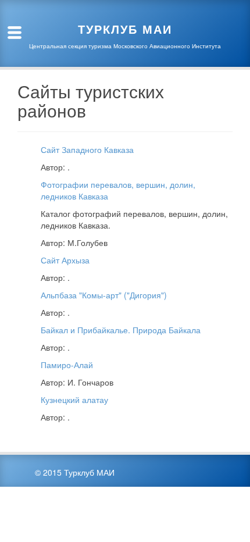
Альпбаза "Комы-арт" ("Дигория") (104, 295)
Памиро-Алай (67, 364)
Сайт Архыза (65, 260)
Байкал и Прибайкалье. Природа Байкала (121, 330)
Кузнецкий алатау (74, 399)
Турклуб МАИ (125, 29)
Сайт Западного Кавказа (87, 149)
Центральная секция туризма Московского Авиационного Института (125, 46)
